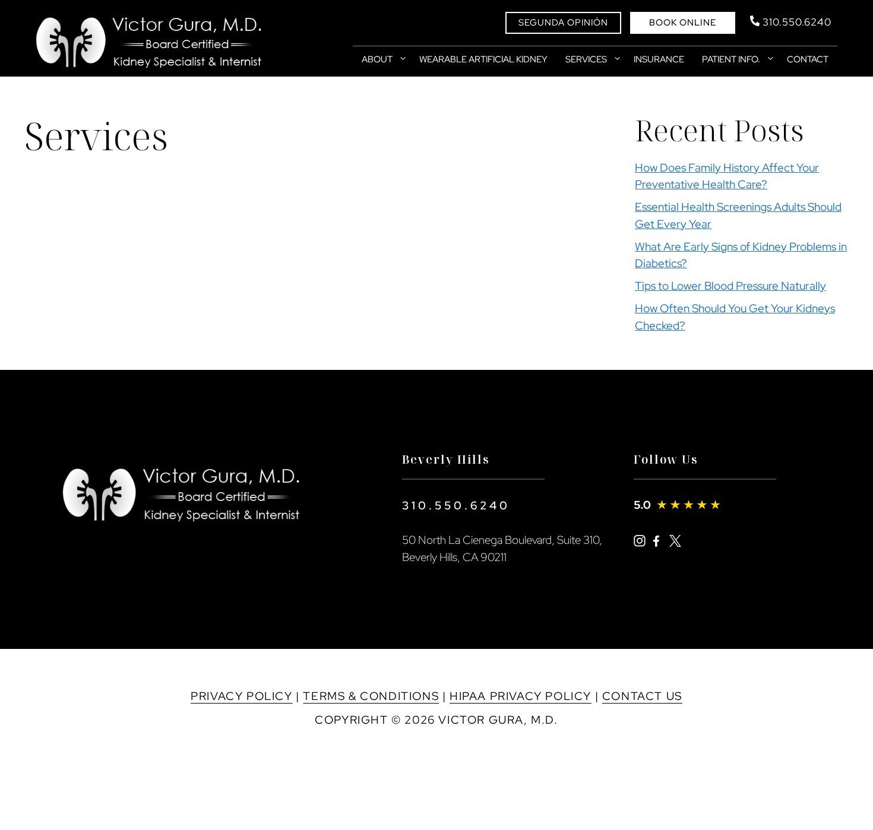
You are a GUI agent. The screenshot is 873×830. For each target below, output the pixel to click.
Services (586, 59)
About (377, 59)
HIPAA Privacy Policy (521, 696)
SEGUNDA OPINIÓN (563, 22)
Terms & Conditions (371, 696)
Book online (682, 22)
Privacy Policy (241, 696)
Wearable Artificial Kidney (483, 59)
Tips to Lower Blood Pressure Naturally (730, 285)
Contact (807, 59)
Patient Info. (731, 59)
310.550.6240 (456, 505)
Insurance (659, 59)
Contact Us (642, 696)
